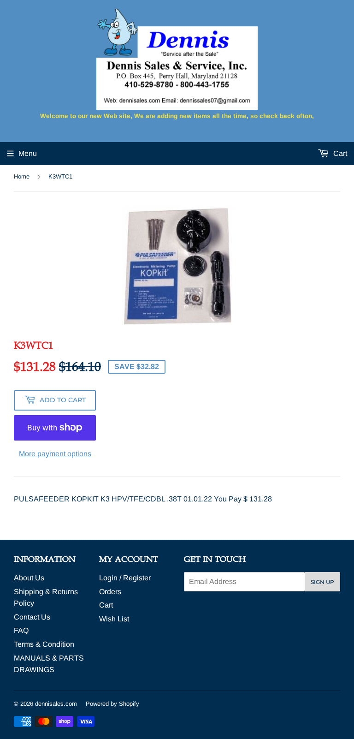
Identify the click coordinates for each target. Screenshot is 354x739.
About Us (29, 578)
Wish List (114, 619)
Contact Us (32, 617)
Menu (27, 153)
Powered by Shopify (112, 703)
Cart (339, 153)
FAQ (21, 630)
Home (22, 176)
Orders (110, 592)
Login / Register (125, 578)
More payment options (55, 454)
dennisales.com (56, 703)
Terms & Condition (44, 644)
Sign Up (322, 581)
